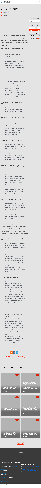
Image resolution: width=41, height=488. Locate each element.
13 (34, 35)
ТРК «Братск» (7, 1)
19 (33, 36)
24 (30, 38)
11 (31, 35)
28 (36, 38)
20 (34, 36)
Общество (5, 15)
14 (36, 35)
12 (33, 35)
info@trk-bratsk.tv (15, 466)
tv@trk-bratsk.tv (3, 477)
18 (31, 36)
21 (36, 36)
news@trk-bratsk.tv (4, 469)
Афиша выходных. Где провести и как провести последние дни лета (30, 434)
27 (34, 38)
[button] (39, 1)
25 (31, 38)
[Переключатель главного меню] (37, 2)
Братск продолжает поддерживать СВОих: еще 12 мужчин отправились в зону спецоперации (9, 387)
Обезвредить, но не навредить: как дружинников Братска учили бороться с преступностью (9, 433)
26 (33, 38)
